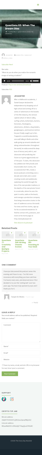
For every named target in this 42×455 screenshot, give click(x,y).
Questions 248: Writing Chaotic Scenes (20, 243)
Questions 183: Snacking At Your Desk (33, 243)
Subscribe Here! (7, 64)
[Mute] (31, 81)
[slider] (36, 81)
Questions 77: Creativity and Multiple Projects (6, 245)
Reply (35, 302)
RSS (10, 89)
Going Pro (12, 32)
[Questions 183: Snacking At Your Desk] (34, 235)
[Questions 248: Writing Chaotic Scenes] (21, 235)
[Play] (4, 81)
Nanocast (28, 55)
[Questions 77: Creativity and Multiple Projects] (8, 235)
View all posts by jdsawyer (23, 223)
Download (27, 85)
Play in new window (15, 85)
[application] (21, 81)
